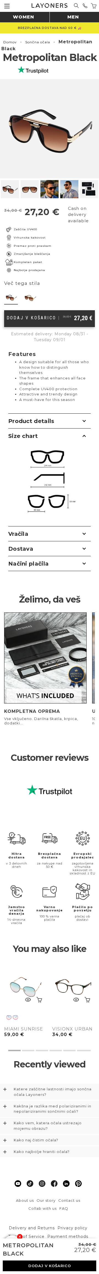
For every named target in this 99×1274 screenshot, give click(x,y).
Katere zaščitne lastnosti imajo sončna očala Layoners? (53, 1092)
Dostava (20, 548)
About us (25, 1200)
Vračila (18, 534)
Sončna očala (37, 42)
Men (73, 17)
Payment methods (67, 1236)
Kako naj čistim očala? (36, 1140)
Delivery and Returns (32, 1227)
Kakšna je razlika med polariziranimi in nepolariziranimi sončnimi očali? (52, 1109)
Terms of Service (26, 1236)
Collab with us (42, 1208)
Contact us (69, 1200)
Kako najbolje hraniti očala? (42, 1151)
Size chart (23, 436)
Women (23, 17)
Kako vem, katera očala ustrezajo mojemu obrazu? (48, 1126)
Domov (10, 42)
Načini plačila (28, 563)
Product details (31, 421)
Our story (46, 1200)
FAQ (63, 1208)
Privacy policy (72, 1227)
